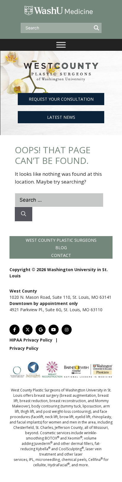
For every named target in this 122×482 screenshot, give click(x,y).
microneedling (48, 459)
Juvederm (43, 443)
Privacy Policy (23, 348)
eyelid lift (82, 416)
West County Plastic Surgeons (61, 240)
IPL (31, 459)
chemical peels (74, 459)
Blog (61, 247)
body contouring (45, 406)
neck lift (51, 416)
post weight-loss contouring (66, 411)
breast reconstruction (67, 400)
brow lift (66, 416)
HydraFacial (59, 464)
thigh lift (27, 411)
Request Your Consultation (61, 99)
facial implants (29, 422)
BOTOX (52, 438)
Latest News (61, 117)
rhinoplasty (101, 416)
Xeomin (75, 438)
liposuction (92, 406)
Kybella (43, 448)
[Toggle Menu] (61, 45)
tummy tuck (71, 406)
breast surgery (46, 395)
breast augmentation (78, 395)
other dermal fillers (77, 443)
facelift (37, 416)
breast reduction (34, 400)
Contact (61, 255)
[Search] (23, 214)
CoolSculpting (71, 448)
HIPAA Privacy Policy (30, 340)
